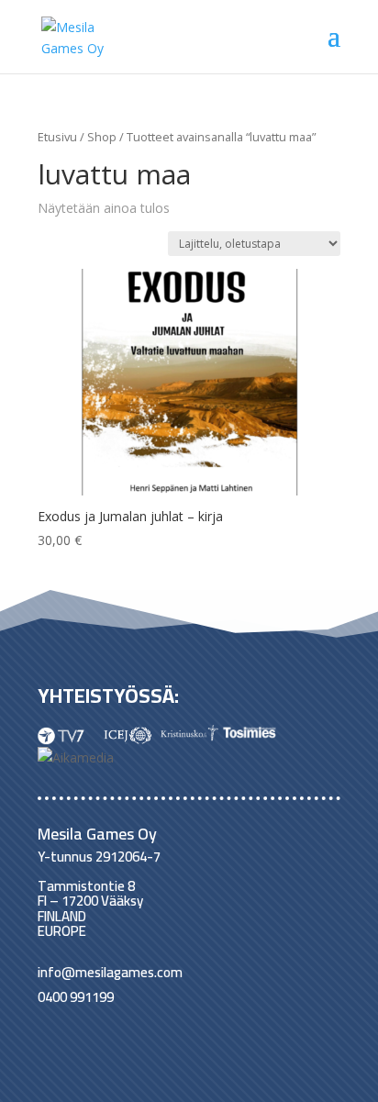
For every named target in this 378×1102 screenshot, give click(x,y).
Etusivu (57, 136)
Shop (102, 136)
